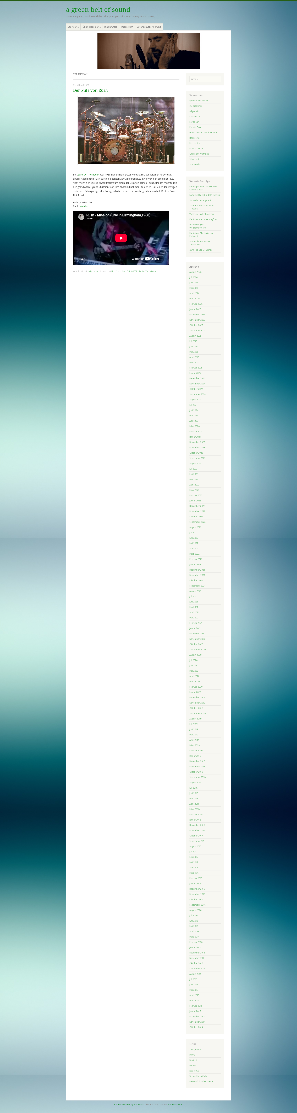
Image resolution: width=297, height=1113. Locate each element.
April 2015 (194, 995)
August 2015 (195, 974)
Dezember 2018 (197, 761)
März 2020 (194, 681)
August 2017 (195, 846)
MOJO (192, 1054)
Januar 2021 (195, 628)
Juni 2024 (193, 410)
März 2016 (194, 936)
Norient (193, 1060)
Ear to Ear (194, 121)
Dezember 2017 (197, 825)
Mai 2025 (193, 351)
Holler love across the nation (203, 132)
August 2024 (195, 399)
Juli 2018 (193, 787)
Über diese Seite (91, 26)
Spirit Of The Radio (88, 174)
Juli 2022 (193, 532)
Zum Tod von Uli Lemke (200, 249)
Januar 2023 (195, 500)
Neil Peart (115, 271)
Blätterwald (110, 26)
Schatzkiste (194, 159)
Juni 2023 (193, 474)
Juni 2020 (193, 665)
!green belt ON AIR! (198, 100)
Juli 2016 (193, 915)
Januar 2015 (195, 1011)
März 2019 (194, 745)
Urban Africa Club (198, 1076)
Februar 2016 (195, 942)
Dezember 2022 (197, 506)
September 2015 (197, 968)
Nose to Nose (196, 148)
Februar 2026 (195, 303)
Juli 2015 (193, 979)
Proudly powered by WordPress (129, 1104)
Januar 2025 (195, 373)
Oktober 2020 (196, 644)
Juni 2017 (193, 857)
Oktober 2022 (196, 516)
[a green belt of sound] (148, 50)
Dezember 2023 (197, 442)
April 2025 (194, 357)
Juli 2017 (193, 851)
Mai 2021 (193, 607)
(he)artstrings (195, 105)
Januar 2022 (195, 564)
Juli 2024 (193, 404)
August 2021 (195, 591)
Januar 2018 (195, 819)
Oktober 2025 (196, 325)
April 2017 (194, 867)
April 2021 (194, 612)
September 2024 (197, 394)
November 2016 (197, 894)
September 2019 (197, 713)
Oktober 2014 (196, 1027)
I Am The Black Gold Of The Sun (204, 195)
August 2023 (195, 463)
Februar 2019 (195, 750)
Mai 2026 (193, 287)
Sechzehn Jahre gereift (200, 200)
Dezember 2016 (197, 888)
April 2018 (194, 803)
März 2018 (194, 809)
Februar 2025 (195, 367)
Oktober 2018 (196, 771)
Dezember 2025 (197, 314)
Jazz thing (194, 1070)
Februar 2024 (195, 431)
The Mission (150, 271)
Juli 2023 (193, 468)
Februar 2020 (195, 686)
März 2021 (194, 617)
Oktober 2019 (196, 708)
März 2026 (194, 298)
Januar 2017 (195, 883)
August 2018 (195, 782)
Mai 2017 (193, 862)
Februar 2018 (195, 814)
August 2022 (195, 527)
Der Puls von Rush (90, 90)
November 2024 (197, 383)
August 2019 (195, 718)
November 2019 (197, 702)
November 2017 (197, 830)
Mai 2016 (193, 926)
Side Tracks (194, 164)
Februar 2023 (195, 495)
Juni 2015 (193, 984)
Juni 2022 (193, 537)
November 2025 (197, 319)
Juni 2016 (193, 920)
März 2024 (194, 426)
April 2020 (194, 676)
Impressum (127, 26)
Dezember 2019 (197, 697)
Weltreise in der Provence (201, 214)
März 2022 (194, 553)
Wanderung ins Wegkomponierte (197, 226)
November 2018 (197, 766)
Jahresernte (195, 137)
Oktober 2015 (196, 963)
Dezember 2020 (197, 633)
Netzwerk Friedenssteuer (201, 1081)
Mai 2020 (193, 670)
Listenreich (194, 143)
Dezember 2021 (197, 569)
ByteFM (192, 1065)
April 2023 (194, 484)
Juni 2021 (193, 601)
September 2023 (197, 458)
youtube (84, 206)
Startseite (73, 26)
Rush (124, 271)
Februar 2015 (195, 1005)
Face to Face (195, 127)
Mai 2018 (193, 798)
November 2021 (197, 575)
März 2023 (194, 490)
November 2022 (197, 511)
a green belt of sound (98, 9)
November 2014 (197, 1021)
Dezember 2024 (197, 378)
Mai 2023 (193, 479)
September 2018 (197, 777)
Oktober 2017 (196, 835)
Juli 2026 (193, 277)
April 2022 (194, 548)
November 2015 (197, 958)
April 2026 (194, 293)
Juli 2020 (193, 660)
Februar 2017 (195, 878)
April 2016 (194, 931)
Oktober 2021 (196, 580)
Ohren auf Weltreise (199, 153)
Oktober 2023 (196, 452)
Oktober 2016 (196, 899)
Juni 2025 (193, 346)
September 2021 (197, 585)
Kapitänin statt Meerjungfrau (203, 219)
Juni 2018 (193, 793)
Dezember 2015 (197, 952)
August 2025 (195, 335)
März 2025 (194, 362)
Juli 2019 (193, 724)
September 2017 (197, 841)
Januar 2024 (195, 436)
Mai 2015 (193, 989)
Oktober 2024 (196, 389)
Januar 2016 (195, 947)
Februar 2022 (195, 559)
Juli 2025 (193, 341)
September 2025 (197, 330)
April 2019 (194, 740)
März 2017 (194, 872)
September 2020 (197, 649)
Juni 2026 (193, 282)
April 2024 (194, 420)
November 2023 (197, 447)
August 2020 (195, 654)
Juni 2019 (193, 729)
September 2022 (197, 521)
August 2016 (195, 910)
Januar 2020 (195, 692)
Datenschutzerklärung (149, 26)
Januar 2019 (195, 755)
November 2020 (197, 638)
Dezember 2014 (197, 1016)
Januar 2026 (195, 309)
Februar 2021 (195, 623)
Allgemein (93, 271)
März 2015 (194, 1000)
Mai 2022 (193, 543)
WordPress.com (175, 1104)
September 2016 (197, 904)
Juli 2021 (193, 596)
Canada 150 (195, 116)
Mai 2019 (193, 734)
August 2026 (195, 272)
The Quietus (195, 1049)
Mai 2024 (193, 415)
